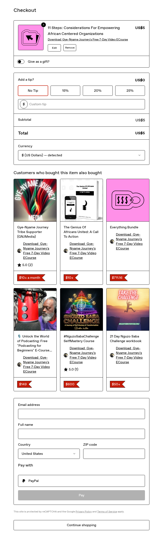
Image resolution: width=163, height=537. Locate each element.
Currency (25, 146)
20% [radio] (97, 91)
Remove (69, 47)
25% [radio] (129, 91)
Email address (29, 405)
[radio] (81, 481)
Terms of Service (107, 511)
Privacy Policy (84, 511)
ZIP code (90, 445)
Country (24, 445)
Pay (81, 495)
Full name (25, 425)
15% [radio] (65, 91)
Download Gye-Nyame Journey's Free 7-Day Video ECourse (88, 39)
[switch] (20, 62)
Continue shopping (81, 525)
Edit (54, 47)
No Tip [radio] (33, 91)
